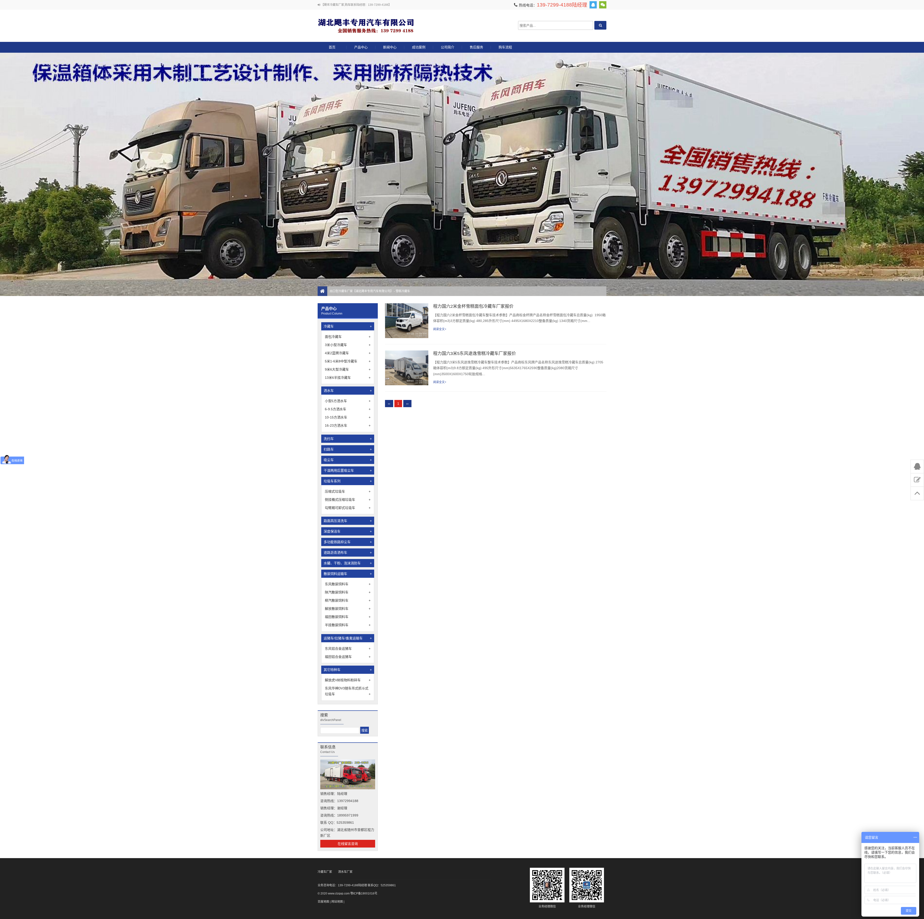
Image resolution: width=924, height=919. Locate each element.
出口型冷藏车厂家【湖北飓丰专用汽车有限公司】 (366, 25)
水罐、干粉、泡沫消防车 (348, 563)
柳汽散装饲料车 (348, 600)
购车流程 (505, 47)
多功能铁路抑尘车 (348, 542)
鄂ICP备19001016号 (363, 893)
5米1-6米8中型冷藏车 (348, 361)
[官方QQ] (593, 4)
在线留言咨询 (348, 844)
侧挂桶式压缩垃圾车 (348, 499)
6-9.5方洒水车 (348, 409)
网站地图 (337, 901)
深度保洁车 (348, 531)
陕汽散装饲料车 (348, 592)
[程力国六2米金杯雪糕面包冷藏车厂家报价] (406, 320)
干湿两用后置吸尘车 (348, 470)
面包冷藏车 (348, 337)
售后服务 (476, 47)
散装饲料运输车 (348, 574)
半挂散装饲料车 (348, 625)
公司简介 (447, 47)
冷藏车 (348, 326)
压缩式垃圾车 (348, 491)
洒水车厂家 (345, 872)
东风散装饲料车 (348, 584)
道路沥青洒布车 (348, 552)
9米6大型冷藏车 (348, 369)
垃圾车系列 (348, 481)
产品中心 (361, 47)
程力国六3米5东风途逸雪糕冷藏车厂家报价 (474, 353)
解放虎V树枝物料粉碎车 (348, 680)
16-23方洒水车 (348, 425)
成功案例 (418, 47)
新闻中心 (390, 47)
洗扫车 (348, 439)
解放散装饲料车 (348, 609)
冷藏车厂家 (325, 872)
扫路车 (348, 449)
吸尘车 (348, 460)
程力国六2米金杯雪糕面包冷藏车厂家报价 (473, 306)
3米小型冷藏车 (348, 345)
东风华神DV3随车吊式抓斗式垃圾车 (348, 691)
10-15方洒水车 (348, 417)
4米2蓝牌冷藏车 (348, 353)
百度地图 (323, 901)
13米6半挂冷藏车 (348, 377)
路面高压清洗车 (348, 521)
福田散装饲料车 (348, 617)
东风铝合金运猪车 (348, 648)
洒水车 (348, 390)
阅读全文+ (439, 329)
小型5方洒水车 (348, 401)
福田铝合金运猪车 (348, 657)
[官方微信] (602, 4)
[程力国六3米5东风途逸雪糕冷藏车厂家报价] (406, 367)
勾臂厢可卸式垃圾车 (348, 508)
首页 (332, 47)
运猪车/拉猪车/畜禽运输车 (348, 638)
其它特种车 (348, 670)
